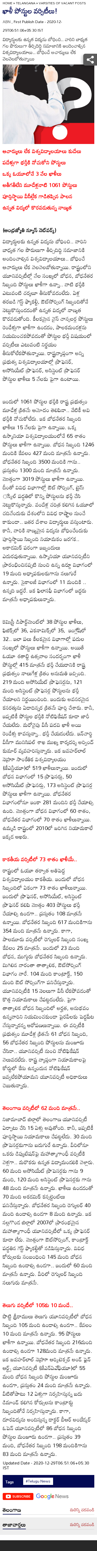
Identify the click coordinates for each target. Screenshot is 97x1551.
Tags (9, 1482)
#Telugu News (38, 1481)
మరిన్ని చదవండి (82, 1509)
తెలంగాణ (12, 1509)
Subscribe (21, 1496)
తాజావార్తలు (14, 1524)
